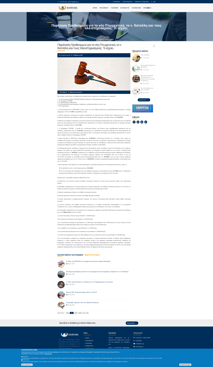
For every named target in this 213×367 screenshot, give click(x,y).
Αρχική (101, 39)
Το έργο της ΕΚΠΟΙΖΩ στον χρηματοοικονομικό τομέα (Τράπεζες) (88, 261)
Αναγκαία (25, 356)
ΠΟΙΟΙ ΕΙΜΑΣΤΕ (104, 8)
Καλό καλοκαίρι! (145, 55)
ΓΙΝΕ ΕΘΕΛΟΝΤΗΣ (130, 1)
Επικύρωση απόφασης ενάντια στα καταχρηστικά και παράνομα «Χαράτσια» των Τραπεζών (97, 271)
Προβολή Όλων (143, 99)
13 (75, 313)
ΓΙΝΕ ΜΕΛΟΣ (121, 1)
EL (152, 2)
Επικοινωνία (131, 323)
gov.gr (110, 247)
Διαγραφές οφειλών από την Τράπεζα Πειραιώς (82, 302)
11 (67, 313)
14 (80, 313)
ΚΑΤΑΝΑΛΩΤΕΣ (124, 8)
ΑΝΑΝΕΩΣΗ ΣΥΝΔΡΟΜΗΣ (143, 1)
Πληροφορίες (48, 353)
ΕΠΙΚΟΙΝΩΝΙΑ (147, 8)
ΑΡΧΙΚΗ (95, 8)
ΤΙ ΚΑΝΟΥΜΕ (114, 8)
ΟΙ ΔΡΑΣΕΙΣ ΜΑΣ (136, 8)
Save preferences (27, 364)
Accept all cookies (185, 364)
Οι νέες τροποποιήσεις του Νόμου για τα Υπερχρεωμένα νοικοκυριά (89, 282)
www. (106, 247)
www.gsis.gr (68, 244)
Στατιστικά (26, 360)
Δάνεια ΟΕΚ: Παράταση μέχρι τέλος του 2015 (81, 292)
